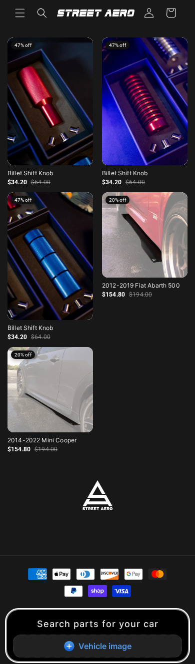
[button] (20, 13)
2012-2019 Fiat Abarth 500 (141, 285)
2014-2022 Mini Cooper (42, 440)
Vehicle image (105, 646)
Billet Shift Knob (31, 173)
